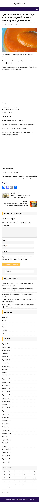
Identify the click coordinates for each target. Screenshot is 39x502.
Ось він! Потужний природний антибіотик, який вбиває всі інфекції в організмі (19, 300)
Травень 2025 (6, 347)
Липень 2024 (6, 356)
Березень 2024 (6, 369)
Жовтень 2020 (6, 449)
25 (19, 484)
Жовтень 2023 (6, 385)
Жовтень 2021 (6, 436)
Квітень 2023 (6, 401)
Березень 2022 (6, 420)
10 (14, 478)
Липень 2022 (6, 408)
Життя (4, 320)
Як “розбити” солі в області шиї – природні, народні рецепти (17, 295)
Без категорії (5, 317)
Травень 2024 (6, 363)
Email (4, 246)
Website (4, 251)
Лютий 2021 (5, 443)
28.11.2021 (6, 24)
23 (9, 484)
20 (29, 481)
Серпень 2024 (6, 353)
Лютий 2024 (5, 372)
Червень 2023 (6, 395)
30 (9, 487)
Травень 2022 (6, 414)
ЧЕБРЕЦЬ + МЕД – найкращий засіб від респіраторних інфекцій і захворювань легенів (18, 305)
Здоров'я (4, 324)
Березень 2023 (6, 404)
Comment (5, 226)
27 (29, 484)
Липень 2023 (6, 392)
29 (4, 487)
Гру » (8, 492)
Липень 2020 (6, 455)
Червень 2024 (6, 360)
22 (4, 484)
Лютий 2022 (5, 423)
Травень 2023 (6, 398)
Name (4, 240)
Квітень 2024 (6, 366)
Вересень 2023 (6, 388)
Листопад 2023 (6, 382)
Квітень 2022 (6, 417)
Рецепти (4, 330)
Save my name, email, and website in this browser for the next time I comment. (17, 258)
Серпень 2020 (6, 452)
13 (29, 478)
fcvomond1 (16, 24)
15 (4, 481)
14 (34, 478)
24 (14, 484)
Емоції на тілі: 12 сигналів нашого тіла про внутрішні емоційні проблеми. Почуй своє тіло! (17, 289)
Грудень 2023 (6, 379)
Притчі (4, 327)
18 (19, 481)
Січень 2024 (5, 376)
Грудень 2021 (6, 430)
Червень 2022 (6, 411)
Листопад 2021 (6, 433)
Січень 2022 (5, 427)
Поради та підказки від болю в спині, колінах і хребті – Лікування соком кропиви (18, 284)
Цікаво (4, 333)
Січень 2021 (5, 446)
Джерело (4, 183)
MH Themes (31, 500)
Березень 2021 (6, 439)
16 (9, 481)
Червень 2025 (6, 344)
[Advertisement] (19, 87)
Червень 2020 (6, 459)
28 (34, 484)
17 (14, 481)
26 (24, 484)
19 (24, 481)
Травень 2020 (6, 462)
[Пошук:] (19, 271)
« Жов (3, 492)
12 (24, 478)
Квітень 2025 (6, 350)
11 (19, 478)
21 (34, 481)
